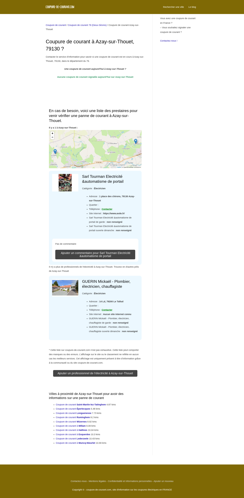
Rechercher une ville (173, 7)
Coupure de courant (56, 25)
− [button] (52, 137)
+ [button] (52, 133)
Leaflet (119, 167)
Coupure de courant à (71, 426)
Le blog (192, 7)
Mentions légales (97, 481)
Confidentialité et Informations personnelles (130, 481)
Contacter (107, 209)
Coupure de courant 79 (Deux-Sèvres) (87, 25)
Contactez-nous (79, 481)
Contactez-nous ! (168, 41)
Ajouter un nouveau (163, 481)
